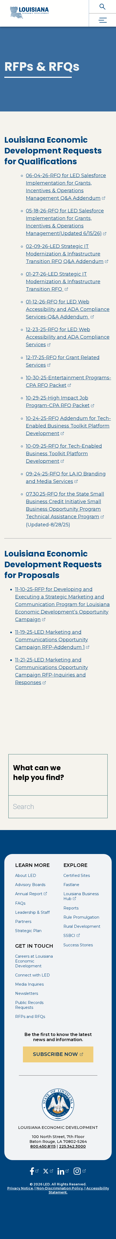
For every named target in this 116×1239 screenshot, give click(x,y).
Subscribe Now (63, 1054)
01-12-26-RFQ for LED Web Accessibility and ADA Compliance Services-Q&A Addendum (68, 309)
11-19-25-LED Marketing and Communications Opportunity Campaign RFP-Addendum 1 (52, 639)
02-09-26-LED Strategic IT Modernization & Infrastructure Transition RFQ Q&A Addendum (67, 253)
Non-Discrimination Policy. (60, 1188)
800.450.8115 (43, 1146)
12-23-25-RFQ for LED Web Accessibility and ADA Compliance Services (68, 337)
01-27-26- (63, 281)
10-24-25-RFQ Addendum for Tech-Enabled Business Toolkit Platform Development (68, 425)
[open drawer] (102, 20)
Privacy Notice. (20, 1188)
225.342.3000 (72, 1146)
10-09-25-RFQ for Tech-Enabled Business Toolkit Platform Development (64, 453)
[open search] (102, 6)
